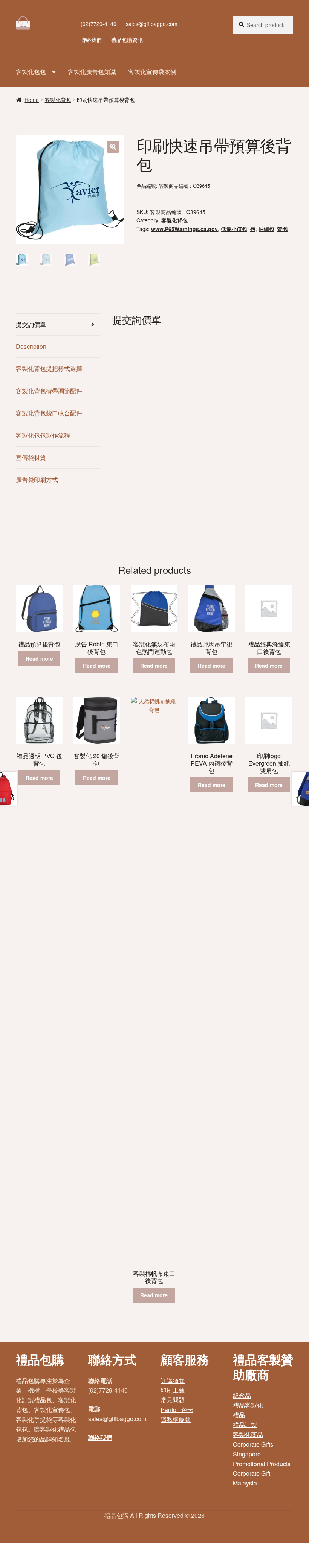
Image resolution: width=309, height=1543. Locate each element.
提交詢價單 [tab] (31, 324)
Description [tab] (31, 346)
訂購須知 (173, 1380)
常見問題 (173, 1400)
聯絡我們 (91, 39)
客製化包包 (31, 71)
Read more (39, 658)
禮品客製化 (248, 1405)
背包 (282, 229)
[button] (113, 147)
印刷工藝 (173, 1390)
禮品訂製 (245, 1424)
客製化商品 (248, 1434)
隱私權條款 (176, 1419)
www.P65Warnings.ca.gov (184, 229)
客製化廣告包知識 (92, 71)
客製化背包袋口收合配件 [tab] (49, 413)
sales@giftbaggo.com (151, 23)
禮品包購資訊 (127, 39)
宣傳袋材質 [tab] (31, 457)
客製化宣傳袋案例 (152, 71)
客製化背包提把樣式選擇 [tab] (49, 368)
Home (31, 99)
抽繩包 (266, 229)
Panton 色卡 (177, 1409)
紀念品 (242, 1395)
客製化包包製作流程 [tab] (43, 435)
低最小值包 (234, 229)
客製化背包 (58, 99)
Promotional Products (262, 1463)
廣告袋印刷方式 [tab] (37, 479)
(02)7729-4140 (98, 23)
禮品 (239, 1415)
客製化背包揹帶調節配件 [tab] (49, 390)
